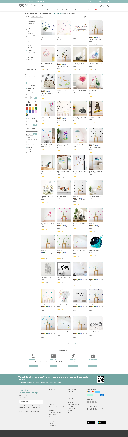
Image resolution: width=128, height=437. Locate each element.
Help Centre (71, 391)
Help (108, 1)
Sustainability (52, 419)
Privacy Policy (30, 412)
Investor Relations (53, 425)
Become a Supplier (53, 402)
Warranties (70, 410)
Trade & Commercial (92, 1)
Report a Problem (72, 396)
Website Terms (71, 412)
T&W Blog (51, 421)
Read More (93, 366)
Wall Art (62, 13)
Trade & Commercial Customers (56, 406)
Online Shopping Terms (73, 415)
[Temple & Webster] (23, 6)
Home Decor (56, 13)
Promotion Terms (72, 408)
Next (102, 17)
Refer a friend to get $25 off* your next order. (32, 1)
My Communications (54, 396)
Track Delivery (102, 1)
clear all (44, 16)
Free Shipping (71, 406)
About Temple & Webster (55, 412)
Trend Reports (52, 414)
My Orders (51, 394)
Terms (39, 410)
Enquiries (51, 423)
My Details (51, 391)
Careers (50, 416)
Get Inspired (73, 366)
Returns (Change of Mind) (74, 404)
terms (59, 382)
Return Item (71, 398)
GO (35, 97)
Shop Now (34, 366)
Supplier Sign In (52, 404)
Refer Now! (42, 1)
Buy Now (53, 366)
